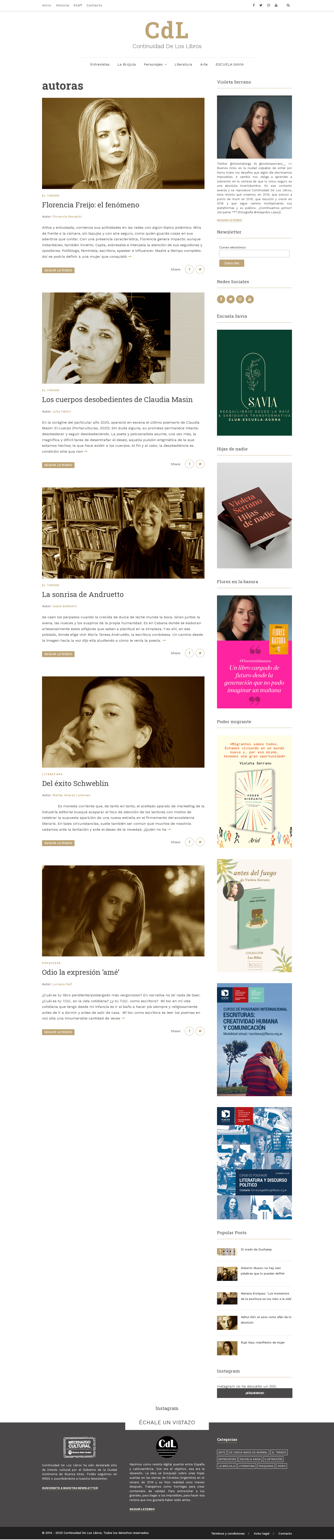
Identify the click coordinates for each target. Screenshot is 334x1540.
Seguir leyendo (229, 220)
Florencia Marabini (67, 216)
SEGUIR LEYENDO (58, 270)
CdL (167, 29)
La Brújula (126, 64)
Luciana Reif (62, 984)
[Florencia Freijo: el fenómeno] (123, 143)
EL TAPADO (51, 195)
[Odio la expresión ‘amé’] (123, 911)
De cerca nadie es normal (248, 1452)
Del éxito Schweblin (75, 783)
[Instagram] (268, 5)
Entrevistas (100, 64)
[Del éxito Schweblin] (123, 722)
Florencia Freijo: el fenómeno (90, 204)
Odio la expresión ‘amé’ (80, 972)
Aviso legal (261, 1533)
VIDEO (281, 1466)
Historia (62, 5)
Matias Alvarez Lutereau (71, 795)
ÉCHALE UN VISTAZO (167, 1422)
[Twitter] (261, 5)
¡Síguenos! (254, 1393)
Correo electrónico (232, 247)
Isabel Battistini (64, 606)
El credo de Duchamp (256, 1249)
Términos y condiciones (228, 1533)
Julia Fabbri (61, 411)
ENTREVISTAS (227, 1459)
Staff (78, 5)
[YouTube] (276, 5)
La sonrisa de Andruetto (83, 594)
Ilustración (273, 1459)
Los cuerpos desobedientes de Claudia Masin (117, 399)
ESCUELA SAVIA (230, 64)
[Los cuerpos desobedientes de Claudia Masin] (123, 338)
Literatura (183, 64)
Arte (204, 64)
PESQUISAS (51, 963)
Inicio (46, 5)
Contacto (94, 5)
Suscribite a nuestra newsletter (70, 1488)
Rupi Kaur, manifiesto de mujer (263, 1342)
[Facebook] (255, 5)
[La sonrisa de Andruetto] (123, 533)
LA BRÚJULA (226, 1466)
